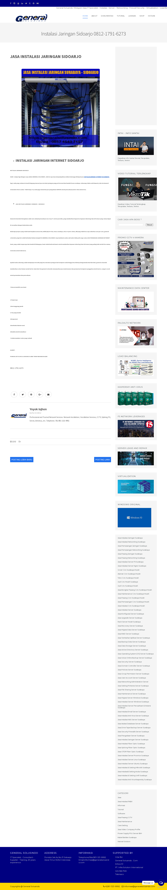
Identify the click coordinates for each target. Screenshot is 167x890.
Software (121, 813)
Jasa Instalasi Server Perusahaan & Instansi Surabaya (134, 707)
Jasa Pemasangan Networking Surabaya (134, 550)
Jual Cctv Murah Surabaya (128, 582)
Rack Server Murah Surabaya (129, 622)
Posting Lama (102, 459)
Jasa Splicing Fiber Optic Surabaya (131, 748)
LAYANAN (132, 16)
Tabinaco (119, 874)
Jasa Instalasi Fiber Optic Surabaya (131, 744)
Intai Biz (118, 857)
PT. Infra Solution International (129, 867)
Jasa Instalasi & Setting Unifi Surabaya (132, 775)
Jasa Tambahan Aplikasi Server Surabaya (134, 638)
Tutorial (121, 16)
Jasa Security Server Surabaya (130, 662)
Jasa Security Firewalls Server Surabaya (133, 732)
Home (85, 16)
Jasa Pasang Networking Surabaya (131, 558)
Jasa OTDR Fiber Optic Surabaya (131, 752)
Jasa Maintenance (125, 821)
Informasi (121, 805)
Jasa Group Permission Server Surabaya (133, 674)
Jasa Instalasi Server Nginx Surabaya (132, 566)
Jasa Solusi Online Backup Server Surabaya (135, 658)
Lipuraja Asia (121, 871)
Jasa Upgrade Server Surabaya (130, 618)
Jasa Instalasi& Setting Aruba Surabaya (133, 772)
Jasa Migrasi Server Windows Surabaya (133, 698)
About (94, 16)
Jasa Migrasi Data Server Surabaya (131, 630)
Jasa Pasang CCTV (125, 817)
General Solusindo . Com (126, 860)
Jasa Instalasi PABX (125, 801)
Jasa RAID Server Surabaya (128, 634)
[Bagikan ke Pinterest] (31, 394)
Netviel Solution (124, 841)
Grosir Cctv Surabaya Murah (128, 570)
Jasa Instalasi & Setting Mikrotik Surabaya (134, 767)
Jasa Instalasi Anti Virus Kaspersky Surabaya (135, 780)
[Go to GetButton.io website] (161, 887)
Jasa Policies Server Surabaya (129, 670)
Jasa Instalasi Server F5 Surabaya (130, 562)
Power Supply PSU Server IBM (130, 833)
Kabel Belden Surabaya (127, 837)
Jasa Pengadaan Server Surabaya (131, 736)
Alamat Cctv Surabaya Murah (129, 574)
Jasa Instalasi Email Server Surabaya (132, 712)
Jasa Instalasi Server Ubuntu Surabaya (132, 764)
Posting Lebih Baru (21, 459)
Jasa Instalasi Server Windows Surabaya (133, 702)
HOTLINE (151, 16)
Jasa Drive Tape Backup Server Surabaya (134, 728)
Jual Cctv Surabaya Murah (128, 586)
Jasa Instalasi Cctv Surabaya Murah (131, 606)
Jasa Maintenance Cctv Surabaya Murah (133, 594)
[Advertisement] (136, 86)
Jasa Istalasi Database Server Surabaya (133, 724)
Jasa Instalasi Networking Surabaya (131, 542)
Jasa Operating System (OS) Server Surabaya (136, 654)
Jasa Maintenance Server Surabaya (132, 694)
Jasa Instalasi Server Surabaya (129, 610)
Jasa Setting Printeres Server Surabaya (133, 686)
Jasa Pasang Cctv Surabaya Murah (131, 598)
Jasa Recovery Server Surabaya (130, 626)
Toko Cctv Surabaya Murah (128, 578)
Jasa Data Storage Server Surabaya (132, 646)
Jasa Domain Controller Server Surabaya (134, 666)
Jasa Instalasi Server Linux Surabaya (132, 760)
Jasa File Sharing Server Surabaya (131, 690)
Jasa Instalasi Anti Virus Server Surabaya (133, 716)
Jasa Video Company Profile (129, 829)
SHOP (141, 16)
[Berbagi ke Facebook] (14, 394)
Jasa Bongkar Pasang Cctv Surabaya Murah (135, 590)
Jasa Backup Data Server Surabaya (132, 642)
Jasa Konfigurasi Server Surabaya (131, 614)
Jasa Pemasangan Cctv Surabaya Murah (133, 602)
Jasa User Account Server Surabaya (132, 678)
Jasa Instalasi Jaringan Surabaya (130, 538)
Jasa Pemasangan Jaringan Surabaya (132, 546)
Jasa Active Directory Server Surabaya (133, 650)
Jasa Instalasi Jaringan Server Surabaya (133, 740)
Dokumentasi (107, 16)
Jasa (119, 797)
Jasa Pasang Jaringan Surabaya (130, 554)
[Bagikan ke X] (23, 394)
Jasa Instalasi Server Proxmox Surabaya (133, 755)
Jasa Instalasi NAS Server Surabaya (131, 720)
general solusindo (66, 886)
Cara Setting (123, 825)
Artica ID (119, 864)
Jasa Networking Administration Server (133, 682)
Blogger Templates (49, 886)
